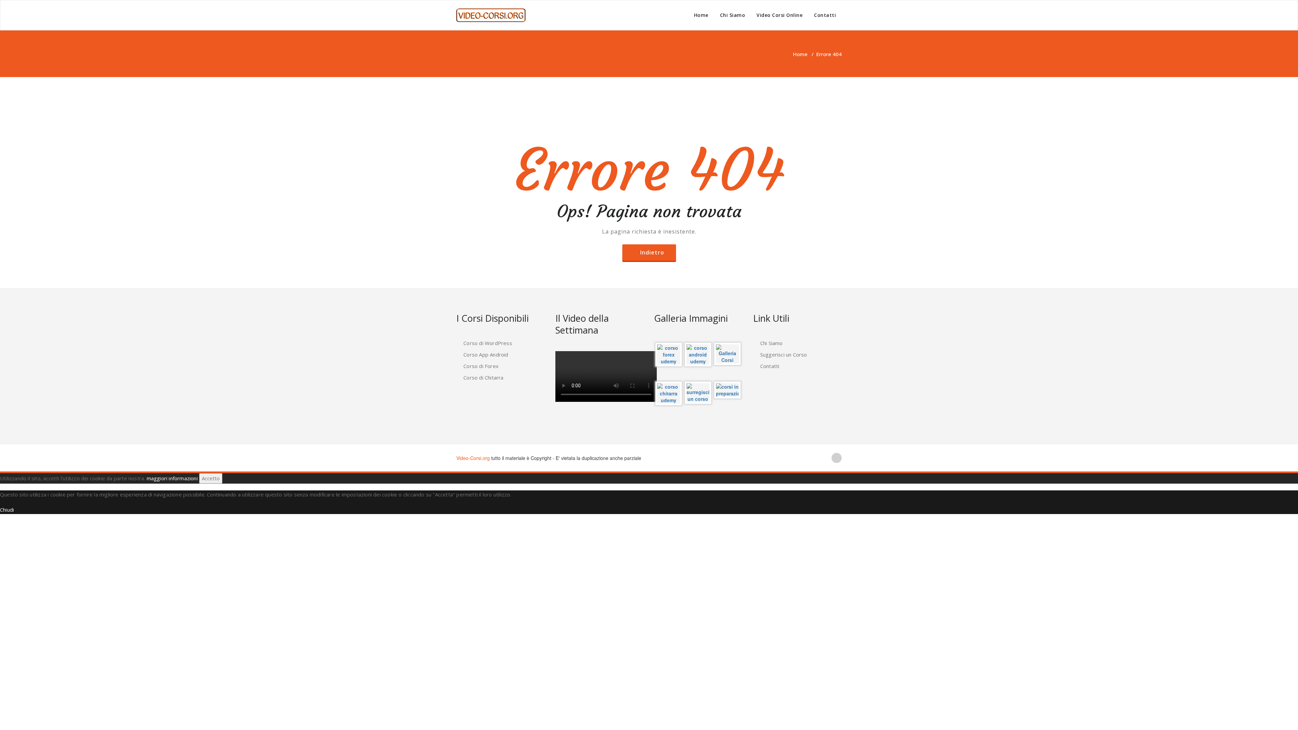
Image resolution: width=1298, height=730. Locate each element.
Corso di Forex (481, 366)
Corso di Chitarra (483, 377)
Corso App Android (485, 354)
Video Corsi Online (779, 15)
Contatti (825, 15)
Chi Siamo (732, 15)
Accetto (211, 478)
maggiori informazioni (172, 478)
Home (701, 15)
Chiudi (7, 509)
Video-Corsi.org (473, 458)
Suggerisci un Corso (783, 354)
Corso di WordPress (487, 343)
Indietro (652, 252)
